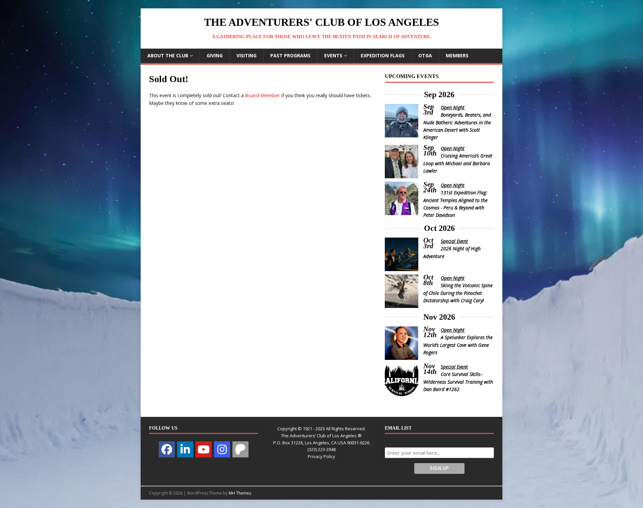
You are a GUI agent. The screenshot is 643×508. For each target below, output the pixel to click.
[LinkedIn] (185, 449)
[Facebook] (167, 449)
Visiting (246, 55)
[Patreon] (240, 449)
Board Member (262, 95)
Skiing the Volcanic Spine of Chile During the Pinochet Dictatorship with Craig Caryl (458, 293)
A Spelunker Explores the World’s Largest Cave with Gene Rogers (458, 345)
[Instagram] (222, 449)
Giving (215, 55)
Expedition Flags (383, 55)
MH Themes (240, 493)
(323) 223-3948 (321, 449)
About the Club (167, 55)
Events (333, 55)
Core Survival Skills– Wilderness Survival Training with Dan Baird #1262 (458, 381)
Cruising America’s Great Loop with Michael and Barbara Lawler (458, 163)
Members (457, 55)
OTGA (425, 55)
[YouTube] (204, 449)
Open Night (453, 107)
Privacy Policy (321, 456)
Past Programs (290, 55)
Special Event (454, 241)
